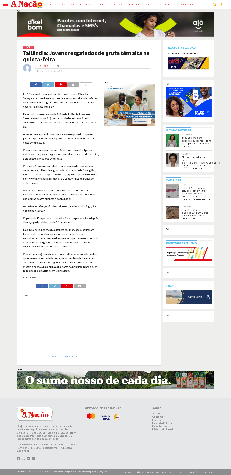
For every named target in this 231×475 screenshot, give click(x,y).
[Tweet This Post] (48, 83)
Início (53, 4)
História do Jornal (162, 429)
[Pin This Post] (61, 83)
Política (85, 4)
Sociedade (68, 4)
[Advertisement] (61, 322)
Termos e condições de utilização (195, 472)
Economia (116, 4)
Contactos (158, 416)
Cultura (100, 4)
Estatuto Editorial (162, 423)
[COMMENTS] (86, 83)
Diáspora (165, 4)
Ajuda (127, 472)
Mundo (149, 4)
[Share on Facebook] (36, 83)
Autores (157, 413)
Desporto (133, 4)
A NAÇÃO (45, 66)
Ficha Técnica (160, 426)
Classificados (185, 4)
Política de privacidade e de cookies (154, 472)
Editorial (157, 419)
